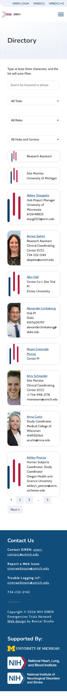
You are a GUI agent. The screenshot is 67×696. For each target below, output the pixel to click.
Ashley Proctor (36, 457)
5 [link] (47, 500)
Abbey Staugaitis (38, 195)
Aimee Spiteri (36, 236)
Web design (16, 621)
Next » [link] (15, 509)
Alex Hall (33, 277)
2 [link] (20, 500)
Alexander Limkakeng (41, 308)
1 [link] (11, 500)
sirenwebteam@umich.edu (28, 568)
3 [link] (29, 500)
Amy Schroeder (37, 376)
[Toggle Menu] (61, 14)
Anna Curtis (34, 417)
